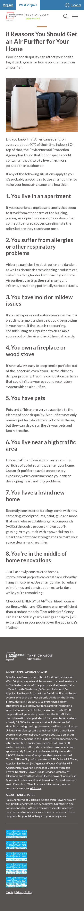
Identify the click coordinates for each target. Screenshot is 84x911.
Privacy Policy (23, 892)
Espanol (76, 5)
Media (9, 892)
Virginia (8, 5)
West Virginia (28, 5)
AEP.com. (35, 788)
